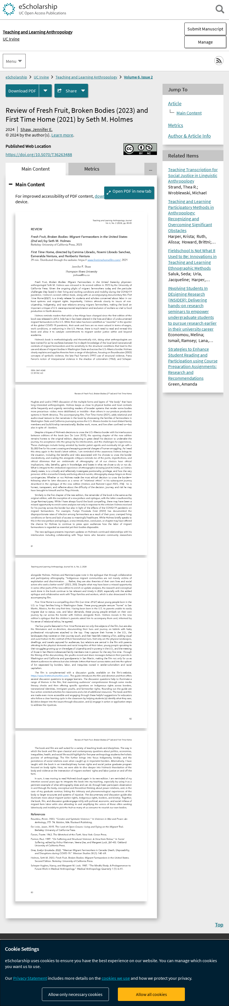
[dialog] (114, 973)
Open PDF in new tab (132, 191)
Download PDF (22, 91)
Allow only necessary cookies (75, 994)
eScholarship (16, 77)
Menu (11, 61)
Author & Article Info (189, 136)
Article (175, 104)
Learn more (62, 135)
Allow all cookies (151, 994)
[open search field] (220, 9)
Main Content (30, 184)
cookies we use (116, 978)
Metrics (175, 125)
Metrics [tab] (91, 169)
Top (219, 924)
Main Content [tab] (36, 169)
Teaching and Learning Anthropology (86, 77)
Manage (198, 42)
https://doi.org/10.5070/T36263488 (39, 154)
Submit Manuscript (205, 29)
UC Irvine (11, 39)
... (150, 169)
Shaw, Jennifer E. (36, 129)
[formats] (45, 90)
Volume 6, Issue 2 (138, 77)
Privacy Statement (30, 978)
